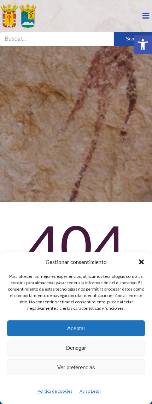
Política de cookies (54, 391)
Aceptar (76, 328)
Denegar (76, 348)
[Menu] (146, 16)
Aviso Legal (90, 391)
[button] (143, 44)
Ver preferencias (76, 367)
